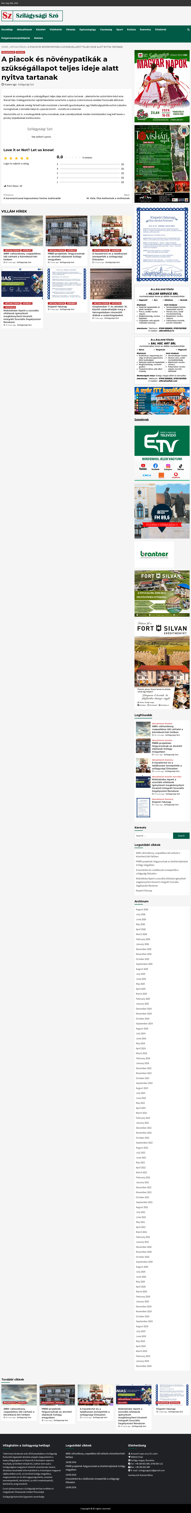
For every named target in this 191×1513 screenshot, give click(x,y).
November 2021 (144, 1192)
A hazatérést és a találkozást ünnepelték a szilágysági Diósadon (109, 256)
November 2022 (144, 1132)
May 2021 (140, 1222)
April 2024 (141, 1048)
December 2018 (143, 1366)
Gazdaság (106, 29)
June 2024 (141, 1038)
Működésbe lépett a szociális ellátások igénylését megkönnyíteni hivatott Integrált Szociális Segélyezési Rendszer (22, 316)
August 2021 (142, 1207)
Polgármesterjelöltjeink (15, 38)
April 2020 (141, 1286)
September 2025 (144, 964)
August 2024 (142, 1028)
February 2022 (143, 1177)
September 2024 (144, 1023)
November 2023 (144, 1073)
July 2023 (140, 1093)
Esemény (145, 29)
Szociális (10, 307)
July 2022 (140, 1152)
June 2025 (141, 978)
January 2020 (142, 1301)
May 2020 (140, 1281)
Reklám (38, 38)
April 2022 (141, 1167)
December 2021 (143, 1187)
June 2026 (141, 919)
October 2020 (142, 1256)
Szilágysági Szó (26, 84)
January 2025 (142, 1003)
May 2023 (140, 1102)
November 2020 (144, 1251)
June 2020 (141, 1276)
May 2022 (140, 1162)
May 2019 (140, 1341)
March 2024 (141, 1053)
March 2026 (141, 934)
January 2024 (142, 1063)
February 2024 (143, 1058)
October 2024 (142, 1018)
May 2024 (140, 1043)
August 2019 (142, 1326)
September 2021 (144, 1202)
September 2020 (144, 1261)
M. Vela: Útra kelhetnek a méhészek (108, 197)
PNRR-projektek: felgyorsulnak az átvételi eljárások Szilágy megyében (66, 256)
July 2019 (140, 1331)
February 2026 (143, 939)
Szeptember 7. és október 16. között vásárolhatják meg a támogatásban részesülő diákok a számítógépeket (109, 311)
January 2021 (142, 1241)
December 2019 (143, 1306)
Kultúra (131, 29)
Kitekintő (160, 29)
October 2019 (142, 1316)
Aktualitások (24, 29)
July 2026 (140, 914)
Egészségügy (88, 29)
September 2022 (144, 1142)
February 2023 (143, 1117)
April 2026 (141, 929)
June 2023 (141, 1098)
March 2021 (141, 1232)
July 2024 (140, 1033)
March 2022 (141, 1172)
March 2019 (141, 1351)
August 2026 (142, 909)
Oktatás (70, 29)
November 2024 (144, 1013)
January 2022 (142, 1182)
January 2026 (142, 944)
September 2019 (144, 1321)
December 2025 (143, 949)
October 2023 (142, 1078)
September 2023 (144, 1083)
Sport (119, 29)
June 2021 (141, 1217)
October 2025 (142, 959)
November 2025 (144, 954)
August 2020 (142, 1266)
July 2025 (140, 973)
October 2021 (142, 1197)
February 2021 (143, 1237)
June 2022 (141, 1157)
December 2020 (143, 1246)
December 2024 (143, 1008)
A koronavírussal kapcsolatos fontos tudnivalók (32, 197)
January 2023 (142, 1122)
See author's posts (41, 136)
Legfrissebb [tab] (143, 715)
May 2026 (140, 924)
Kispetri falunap (57, 306)
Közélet (40, 29)
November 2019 (144, 1311)
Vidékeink (56, 29)
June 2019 (141, 1336)
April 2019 (141, 1346)
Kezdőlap (7, 29)
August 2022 (142, 1147)
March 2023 (141, 1112)
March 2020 (141, 1291)
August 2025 (142, 969)
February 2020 (143, 1296)
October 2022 (142, 1137)
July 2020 (140, 1271)
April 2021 (141, 1227)
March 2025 (141, 993)
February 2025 (143, 998)
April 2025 (141, 988)
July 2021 (140, 1212)
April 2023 (141, 1108)
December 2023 (143, 1068)
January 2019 (142, 1361)
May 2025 (140, 983)
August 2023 (142, 1088)
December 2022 (143, 1127)
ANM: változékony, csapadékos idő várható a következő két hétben (22, 256)
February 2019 (143, 1356)
